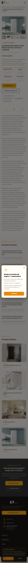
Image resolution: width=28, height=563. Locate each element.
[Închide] (24, 267)
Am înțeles (14, 293)
